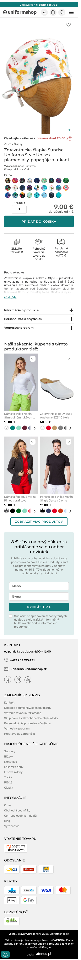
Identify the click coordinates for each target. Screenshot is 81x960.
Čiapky (18, 144)
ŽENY (7, 144)
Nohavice (10, 762)
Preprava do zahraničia (19, 734)
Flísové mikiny (13, 772)
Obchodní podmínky (17, 810)
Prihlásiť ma (38, 607)
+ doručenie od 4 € (60, 211)
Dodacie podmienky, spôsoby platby (28, 708)
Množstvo (19, 202)
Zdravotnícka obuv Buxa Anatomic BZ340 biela (56, 415)
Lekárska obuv (13, 767)
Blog (7, 821)
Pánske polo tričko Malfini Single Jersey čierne (56, 498)
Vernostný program (16, 728)
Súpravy (9, 751)
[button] (69, 129)
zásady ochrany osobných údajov (25, 943)
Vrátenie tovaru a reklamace (22, 713)
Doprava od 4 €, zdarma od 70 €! (39, 4)
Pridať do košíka (39, 221)
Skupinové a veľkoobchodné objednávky (31, 718)
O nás (7, 805)
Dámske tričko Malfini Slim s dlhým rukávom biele (18, 416)
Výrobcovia (11, 826)
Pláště (8, 782)
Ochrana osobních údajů (20, 815)
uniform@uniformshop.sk (29, 669)
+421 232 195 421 (22, 660)
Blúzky (8, 756)
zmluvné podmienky (61, 943)
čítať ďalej (10, 297)
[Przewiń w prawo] (33, 428)
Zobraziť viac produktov (39, 521)
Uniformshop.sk (59, 933)
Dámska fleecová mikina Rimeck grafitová (20, 498)
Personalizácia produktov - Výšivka (27, 723)
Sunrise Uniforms (25, 166)
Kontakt (9, 702)
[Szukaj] (61, 12)
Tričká (8, 777)
